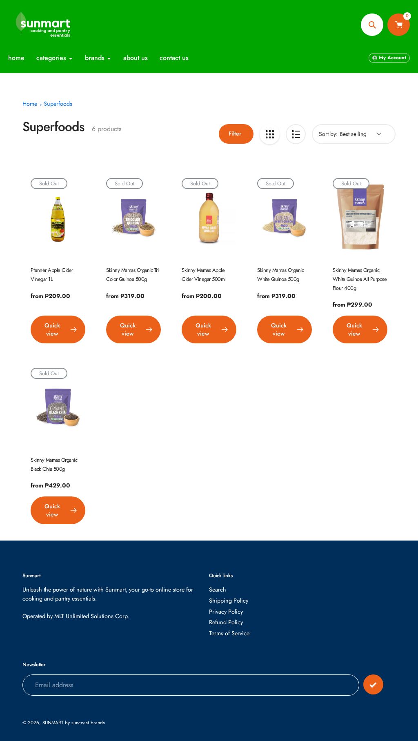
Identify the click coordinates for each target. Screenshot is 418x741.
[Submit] (373, 684)
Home (29, 104)
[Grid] (270, 134)
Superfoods (58, 104)
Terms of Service (229, 633)
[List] (296, 134)
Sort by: (328, 134)
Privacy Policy (226, 611)
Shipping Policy (228, 600)
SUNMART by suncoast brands (73, 722)
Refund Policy (226, 622)
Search (217, 589)
